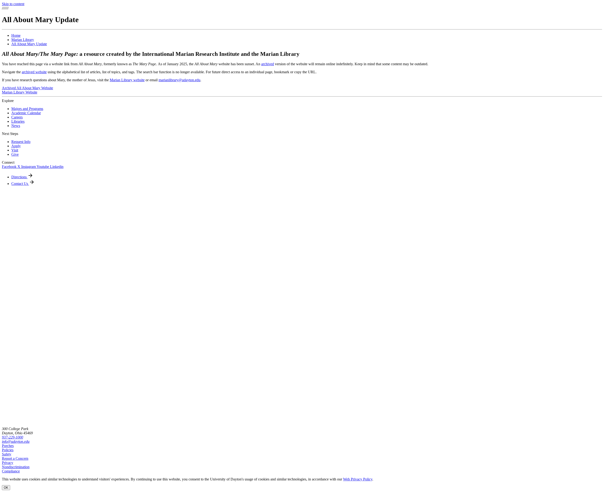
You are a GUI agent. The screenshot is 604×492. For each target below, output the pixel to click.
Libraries (18, 121)
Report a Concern (15, 458)
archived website (34, 72)
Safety (6, 454)
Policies (7, 450)
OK (6, 487)
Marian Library (22, 40)
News (15, 126)
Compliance (11, 471)
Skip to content (13, 4)
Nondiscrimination (15, 467)
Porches (8, 446)
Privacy (7, 463)
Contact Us (20, 184)
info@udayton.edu (15, 441)
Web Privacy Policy (357, 479)
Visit (14, 150)
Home (16, 35)
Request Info (20, 142)
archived (267, 64)
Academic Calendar (26, 113)
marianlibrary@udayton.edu (179, 80)
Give (15, 154)
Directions (19, 177)
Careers (17, 117)
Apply (16, 146)
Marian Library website (127, 80)
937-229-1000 (12, 437)
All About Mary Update (29, 44)
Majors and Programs (27, 109)
